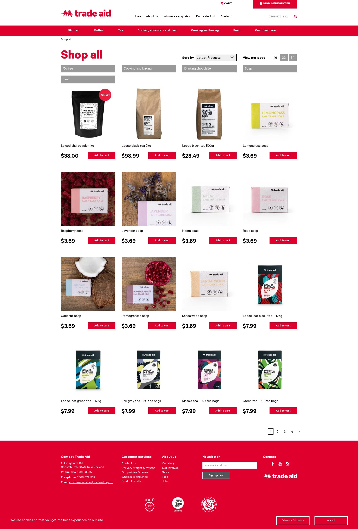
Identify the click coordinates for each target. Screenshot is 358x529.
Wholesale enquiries (177, 16)
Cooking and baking (205, 30)
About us (152, 16)
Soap (237, 30)
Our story (168, 463)
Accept (331, 520)
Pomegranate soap (135, 316)
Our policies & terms (135, 472)
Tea (120, 30)
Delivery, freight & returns (138, 468)
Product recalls (131, 481)
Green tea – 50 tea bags (260, 401)
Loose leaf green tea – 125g (81, 401)
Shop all (73, 30)
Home (137, 16)
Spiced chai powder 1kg (77, 146)
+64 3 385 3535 (81, 472)
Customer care (265, 30)
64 (293, 58)
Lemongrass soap (255, 146)
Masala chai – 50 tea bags (200, 401)
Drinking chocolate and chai (157, 30)
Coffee (98, 30)
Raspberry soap (72, 231)
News (165, 472)
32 (284, 58)
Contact (225, 16)
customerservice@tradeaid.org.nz (91, 482)
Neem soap (190, 231)
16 (275, 58)
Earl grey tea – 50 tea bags (141, 401)
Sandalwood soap (194, 316)
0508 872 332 (278, 17)
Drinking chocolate (197, 69)
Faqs (165, 477)
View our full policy (293, 520)
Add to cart (101, 155)
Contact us (129, 463)
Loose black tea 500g (198, 146)
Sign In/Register (276, 4)
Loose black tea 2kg (136, 146)
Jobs (165, 481)
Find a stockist (205, 16)
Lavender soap (132, 231)
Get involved (170, 468)
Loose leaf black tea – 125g (262, 316)
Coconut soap (71, 316)
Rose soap (250, 231)
